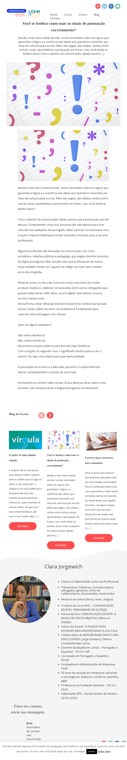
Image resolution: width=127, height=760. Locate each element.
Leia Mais (22, 526)
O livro (83, 14)
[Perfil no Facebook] (111, 6)
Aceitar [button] (91, 751)
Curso (68, 14)
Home (54, 14)
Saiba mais (104, 751)
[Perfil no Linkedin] (104, 6)
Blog (96, 14)
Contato (55, 18)
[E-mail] (117, 6)
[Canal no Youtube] (98, 6)
